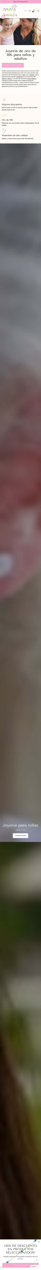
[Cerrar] (38, 1241)
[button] (34, 1266)
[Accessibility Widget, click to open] (3, 17)
